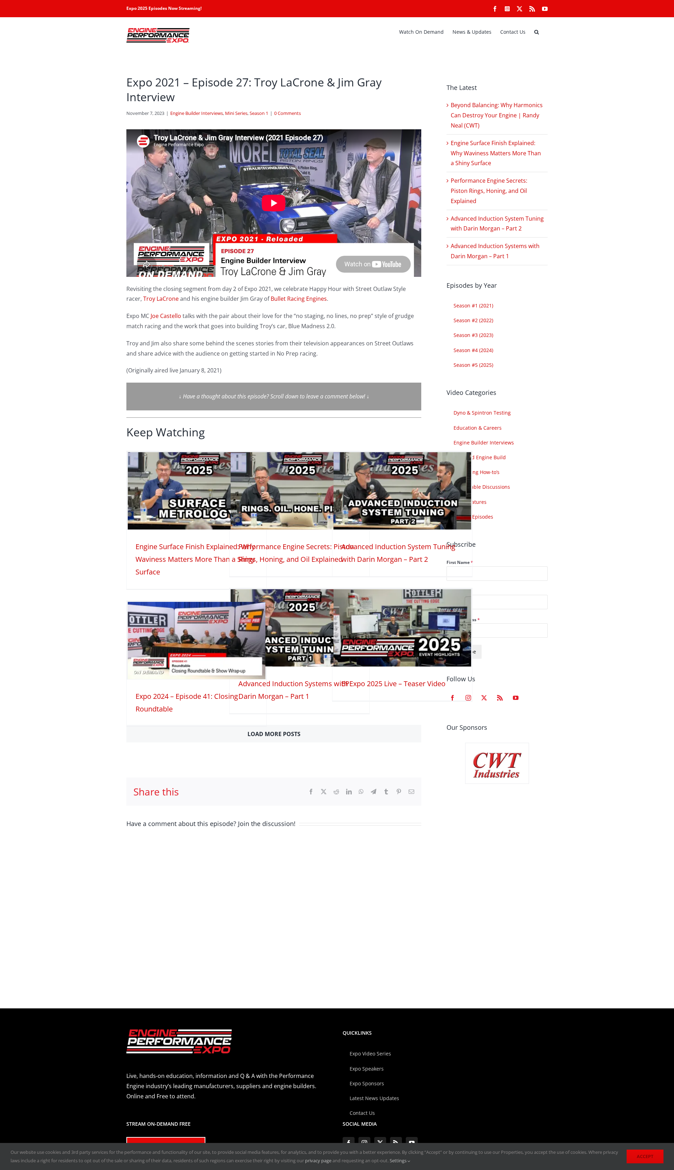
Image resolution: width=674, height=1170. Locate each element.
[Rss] (500, 698)
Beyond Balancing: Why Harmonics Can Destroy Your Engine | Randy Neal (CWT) (497, 115)
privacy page (318, 1160)
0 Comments (287, 113)
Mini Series (236, 113)
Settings (399, 1160)
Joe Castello (166, 316)
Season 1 (259, 113)
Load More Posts (273, 734)
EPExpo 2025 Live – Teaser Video (393, 683)
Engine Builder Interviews (196, 113)
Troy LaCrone (161, 299)
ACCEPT (645, 1156)
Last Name (458, 591)
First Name (460, 562)
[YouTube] (516, 698)
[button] (536, 32)
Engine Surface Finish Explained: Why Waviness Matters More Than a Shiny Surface (195, 559)
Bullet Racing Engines (299, 299)
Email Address (463, 620)
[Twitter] (484, 698)
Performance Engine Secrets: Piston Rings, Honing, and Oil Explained (489, 191)
